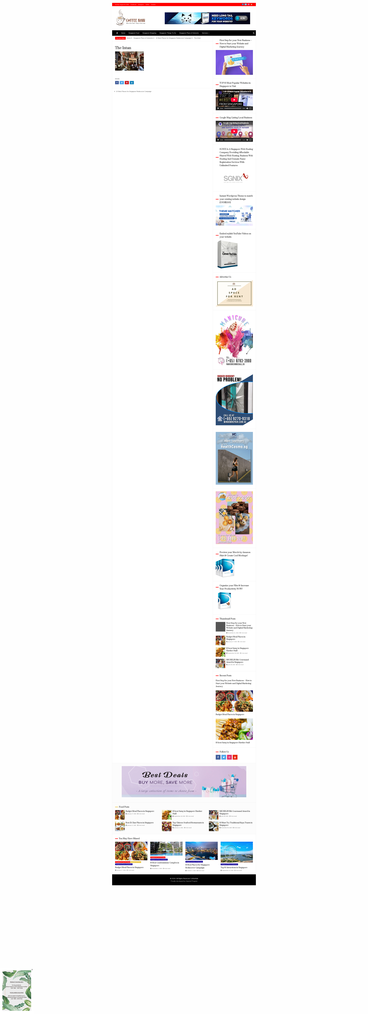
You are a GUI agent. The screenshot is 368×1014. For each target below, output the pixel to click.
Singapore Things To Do (167, 33)
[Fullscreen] (250, 108)
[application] (234, 99)
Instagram (141, 4)
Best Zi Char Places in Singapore (140, 823)
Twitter (147, 4)
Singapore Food (134, 33)
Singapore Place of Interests (189, 33)
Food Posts (124, 807)
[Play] (218, 108)
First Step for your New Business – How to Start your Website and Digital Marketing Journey (239, 627)
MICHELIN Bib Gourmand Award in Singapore (237, 661)
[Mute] (247, 108)
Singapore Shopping (149, 33)
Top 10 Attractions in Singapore (234, 867)
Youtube (153, 4)
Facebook (133, 4)
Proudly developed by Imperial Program (184, 881)
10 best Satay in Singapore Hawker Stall (233, 742)
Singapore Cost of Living (123, 862)
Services (205, 33)
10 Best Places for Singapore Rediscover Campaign (133, 91)
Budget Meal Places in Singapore (230, 714)
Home (123, 33)
